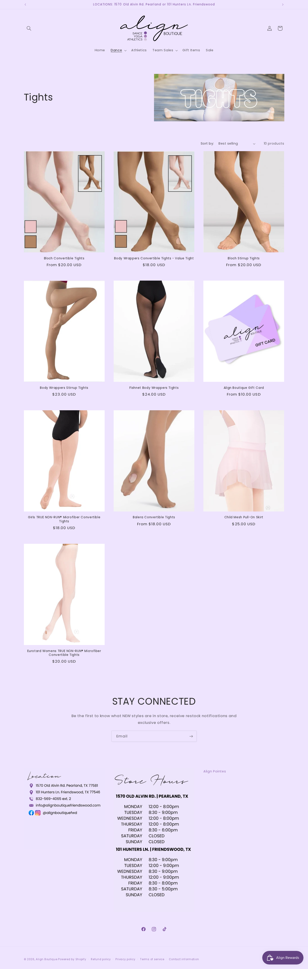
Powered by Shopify (72, 959)
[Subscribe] (191, 736)
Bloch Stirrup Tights (244, 258)
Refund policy (101, 959)
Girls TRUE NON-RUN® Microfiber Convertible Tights (64, 519)
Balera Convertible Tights (154, 517)
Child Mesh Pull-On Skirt (243, 517)
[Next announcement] (283, 4)
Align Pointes (214, 771)
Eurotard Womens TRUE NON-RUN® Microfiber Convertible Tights (64, 653)
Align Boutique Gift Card (244, 388)
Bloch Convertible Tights (64, 258)
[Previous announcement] (25, 4)
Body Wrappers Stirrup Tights (64, 388)
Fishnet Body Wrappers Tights (154, 388)
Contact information (184, 959)
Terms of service (152, 959)
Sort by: (207, 143)
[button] (29, 28)
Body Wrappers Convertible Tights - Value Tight (154, 258)
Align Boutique (46, 959)
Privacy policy (125, 959)
